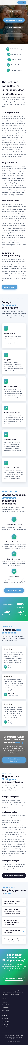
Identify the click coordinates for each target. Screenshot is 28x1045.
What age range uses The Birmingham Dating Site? (11, 940)
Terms (14, 1041)
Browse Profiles (6, 1004)
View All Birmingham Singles (13, 875)
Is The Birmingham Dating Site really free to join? (12, 902)
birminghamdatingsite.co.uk (11, 1037)
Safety (18, 1041)
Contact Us (5, 1027)
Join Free (21, 2)
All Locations (5, 1007)
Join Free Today (9, 287)
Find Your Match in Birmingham (14, 760)
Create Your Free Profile (14, 20)
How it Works (5, 1010)
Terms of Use (5, 1021)
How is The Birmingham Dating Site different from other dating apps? (11, 922)
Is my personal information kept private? (12, 931)
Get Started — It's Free (14, 590)
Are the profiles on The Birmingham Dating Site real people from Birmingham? (12, 912)
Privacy (10, 1041)
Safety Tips (5, 1024)
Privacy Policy (5, 1018)
